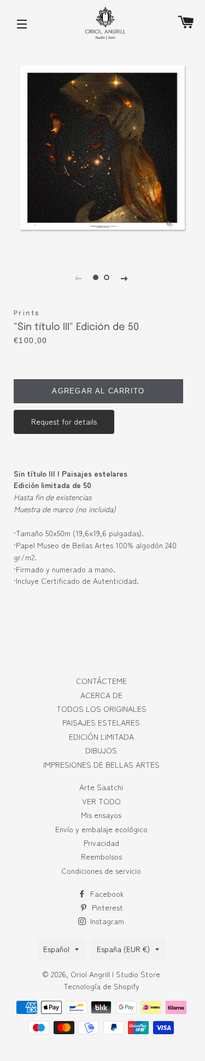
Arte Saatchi (101, 786)
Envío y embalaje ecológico (101, 829)
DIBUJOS (101, 750)
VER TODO (101, 801)
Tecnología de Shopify (101, 986)
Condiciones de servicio (101, 870)
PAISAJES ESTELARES (101, 722)
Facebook (106, 893)
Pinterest (106, 907)
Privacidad (101, 842)
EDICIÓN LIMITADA (101, 736)
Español (56, 948)
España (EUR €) (123, 948)
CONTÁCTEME (101, 680)
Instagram (106, 920)
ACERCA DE (101, 694)
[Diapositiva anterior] (78, 277)
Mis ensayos (101, 814)
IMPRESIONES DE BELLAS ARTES (101, 764)
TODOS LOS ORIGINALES (101, 708)
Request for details (64, 421)
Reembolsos (101, 856)
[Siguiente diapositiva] (124, 277)
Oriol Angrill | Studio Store (115, 974)
